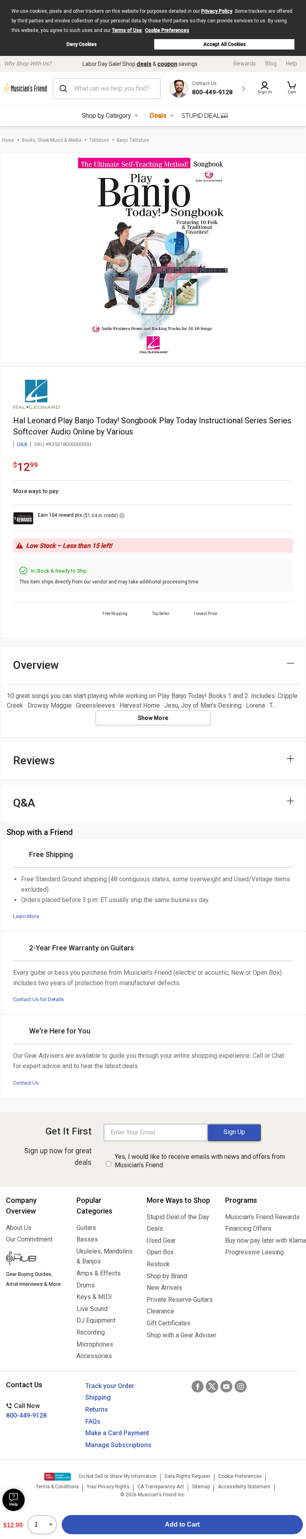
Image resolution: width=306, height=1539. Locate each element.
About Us (18, 1228)
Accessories (94, 1356)
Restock (158, 1264)
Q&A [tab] (24, 802)
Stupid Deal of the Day (178, 1217)
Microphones (94, 1344)
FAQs (92, 1421)
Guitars (86, 1228)
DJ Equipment (96, 1320)
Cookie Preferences (167, 30)
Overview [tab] (36, 665)
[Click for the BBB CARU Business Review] (57, 1477)
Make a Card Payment (117, 1433)
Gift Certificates (168, 1323)
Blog (271, 63)
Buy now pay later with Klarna (262, 1240)
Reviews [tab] (34, 760)
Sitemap (201, 1486)
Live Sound (92, 1309)
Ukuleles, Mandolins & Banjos (104, 1256)
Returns (96, 1409)
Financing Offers (248, 1228)
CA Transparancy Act (160, 1486)
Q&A (22, 444)
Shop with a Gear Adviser (180, 1335)
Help (291, 63)
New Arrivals (164, 1287)
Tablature (99, 140)
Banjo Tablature (133, 140)
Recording (90, 1332)
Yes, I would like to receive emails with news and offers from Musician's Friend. (200, 1161)
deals (144, 64)
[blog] (35, 1259)
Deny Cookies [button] (82, 44)
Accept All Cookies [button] (224, 44)
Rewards (244, 63)
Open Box (160, 1252)
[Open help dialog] (13, 1500)
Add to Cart (182, 1524)
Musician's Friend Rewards (262, 1217)
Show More (153, 718)
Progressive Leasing (254, 1252)
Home (8, 140)
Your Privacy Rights (108, 1486)
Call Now (26, 1410)
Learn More (26, 916)
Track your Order (109, 1386)
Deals (158, 115)
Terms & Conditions (57, 1486)
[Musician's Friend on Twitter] (212, 1386)
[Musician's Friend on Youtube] (226, 1386)
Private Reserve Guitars (180, 1299)
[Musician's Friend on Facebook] (197, 1386)
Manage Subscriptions (118, 1445)
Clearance (160, 1311)
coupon (167, 64)
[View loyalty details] (122, 517)
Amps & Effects (98, 1273)
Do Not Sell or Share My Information (118, 1476)
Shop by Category (106, 115)
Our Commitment (29, 1239)
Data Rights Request (187, 1476)
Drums (85, 1285)
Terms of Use (127, 30)
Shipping (98, 1397)
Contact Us (26, 1083)
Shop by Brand (167, 1276)
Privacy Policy (216, 11)
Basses (87, 1239)
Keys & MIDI (94, 1297)
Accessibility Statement (244, 1486)
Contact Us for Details (38, 999)
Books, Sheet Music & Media (51, 140)
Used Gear (161, 1240)
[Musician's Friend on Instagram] (240, 1386)
